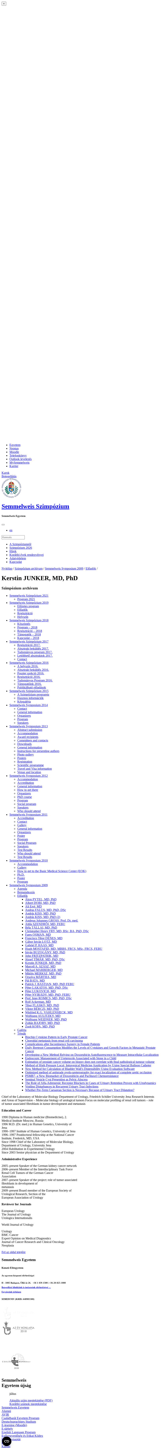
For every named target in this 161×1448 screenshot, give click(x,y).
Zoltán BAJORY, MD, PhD (42, 1023)
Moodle (14, 452)
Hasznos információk (30, 698)
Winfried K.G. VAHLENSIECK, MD (49, 1012)
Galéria (21, 1030)
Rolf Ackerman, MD (38, 1001)
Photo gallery (25, 754)
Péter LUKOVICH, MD (40, 991)
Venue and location (29, 772)
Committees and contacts (32, 740)
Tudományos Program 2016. (35, 680)
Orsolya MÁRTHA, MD (40, 977)
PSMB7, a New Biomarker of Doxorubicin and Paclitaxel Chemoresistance (72, 1076)
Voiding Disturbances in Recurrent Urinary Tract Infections (61, 1086)
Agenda (22, 888)
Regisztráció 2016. (28, 676)
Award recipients (27, 737)
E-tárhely (7, 1428)
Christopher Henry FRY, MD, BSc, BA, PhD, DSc (57, 931)
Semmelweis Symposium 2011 (28, 814)
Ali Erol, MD (33, 906)
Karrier (13, 466)
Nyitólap (7, 568)
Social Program (26, 842)
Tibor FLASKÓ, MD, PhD (42, 1005)
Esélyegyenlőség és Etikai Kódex (22, 1435)
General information (29, 712)
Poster (21, 835)
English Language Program (19, 1432)
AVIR (5, 1414)
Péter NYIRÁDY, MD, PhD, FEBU (47, 994)
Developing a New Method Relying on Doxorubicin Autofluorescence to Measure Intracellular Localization (92, 1054)
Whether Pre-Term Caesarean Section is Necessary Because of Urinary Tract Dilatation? (79, 1090)
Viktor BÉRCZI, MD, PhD (42, 1008)
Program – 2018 (27, 627)
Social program (26, 804)
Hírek (12, 551)
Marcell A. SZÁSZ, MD (40, 966)
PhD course (24, 797)
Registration (24, 761)
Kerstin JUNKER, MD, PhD (43, 963)
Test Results (24, 850)
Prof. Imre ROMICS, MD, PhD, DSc (48, 998)
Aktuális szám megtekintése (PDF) (30, 1400)
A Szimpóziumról (20, 544)
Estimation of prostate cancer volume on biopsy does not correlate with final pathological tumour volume (90, 1061)
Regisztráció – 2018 (29, 631)
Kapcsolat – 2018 (28, 638)
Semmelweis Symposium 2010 (28, 860)
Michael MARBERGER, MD (44, 970)
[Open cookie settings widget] (6, 1441)
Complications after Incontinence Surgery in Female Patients (62, 1044)
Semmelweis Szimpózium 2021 (28, 595)
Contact (22, 659)
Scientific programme (30, 765)
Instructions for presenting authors (38, 751)
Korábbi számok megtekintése (28, 1404)
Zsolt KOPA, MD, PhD (40, 1026)
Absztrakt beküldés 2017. (33, 648)
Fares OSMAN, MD (38, 934)
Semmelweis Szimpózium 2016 (28, 662)
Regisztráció (25, 613)
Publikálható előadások (31, 687)
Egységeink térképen (11, 1292)
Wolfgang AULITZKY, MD (42, 1016)
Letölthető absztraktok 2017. (35, 655)
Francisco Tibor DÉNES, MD (43, 938)
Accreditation (25, 782)
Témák (21, 1033)
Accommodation (27, 733)
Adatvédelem (17, 558)
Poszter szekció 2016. (30, 673)
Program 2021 (26, 599)
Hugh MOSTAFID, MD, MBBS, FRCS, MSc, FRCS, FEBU (63, 948)
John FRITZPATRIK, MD (41, 955)
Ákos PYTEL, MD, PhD (41, 899)
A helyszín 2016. (27, 666)
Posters (21, 758)
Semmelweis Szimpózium (35, 506)
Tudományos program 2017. (34, 652)
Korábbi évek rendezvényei (26, 554)
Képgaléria (24, 701)
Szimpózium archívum (29, 568)
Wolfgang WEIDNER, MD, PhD (46, 1019)
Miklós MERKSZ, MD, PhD (43, 973)
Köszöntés (23, 624)
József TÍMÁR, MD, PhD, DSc (45, 959)
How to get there (27, 789)
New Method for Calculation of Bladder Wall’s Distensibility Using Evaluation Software (80, 1068)
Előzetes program (28, 606)
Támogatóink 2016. (29, 684)
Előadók (91, 568)
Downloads (24, 744)
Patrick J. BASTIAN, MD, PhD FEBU (49, 984)
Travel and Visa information (34, 768)
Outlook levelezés (20, 459)
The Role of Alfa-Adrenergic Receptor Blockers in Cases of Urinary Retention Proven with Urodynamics (90, 1083)
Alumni (6, 1411)
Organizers (24, 715)
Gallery (22, 825)
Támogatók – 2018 (29, 634)
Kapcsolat (15, 562)
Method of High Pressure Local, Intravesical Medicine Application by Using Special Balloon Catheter (88, 1065)
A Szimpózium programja (33, 694)
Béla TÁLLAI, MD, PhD (41, 927)
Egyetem (14, 445)
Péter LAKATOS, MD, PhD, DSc (46, 987)
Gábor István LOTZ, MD (41, 941)
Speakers (22, 722)
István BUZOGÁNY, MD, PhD (45, 952)
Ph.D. (21, 874)
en (10, 530)
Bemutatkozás (26, 892)
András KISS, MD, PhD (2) (42, 917)
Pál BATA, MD (35, 980)
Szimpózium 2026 (20, 547)
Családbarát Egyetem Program (20, 1418)
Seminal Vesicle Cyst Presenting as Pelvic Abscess (56, 1079)
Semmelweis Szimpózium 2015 (28, 691)
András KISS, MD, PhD (40, 913)
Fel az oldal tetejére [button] (14, 1252)
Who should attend (29, 811)
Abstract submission (29, 729)
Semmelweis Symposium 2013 (28, 726)
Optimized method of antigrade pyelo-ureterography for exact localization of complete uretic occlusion (88, 1072)
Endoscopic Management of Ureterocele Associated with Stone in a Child (70, 1058)
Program (22, 719)
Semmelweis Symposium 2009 (64, 568)
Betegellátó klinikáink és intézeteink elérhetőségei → (26, 1287)
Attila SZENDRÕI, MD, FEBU (45, 924)
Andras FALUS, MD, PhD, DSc (45, 910)
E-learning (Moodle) (14, 1425)
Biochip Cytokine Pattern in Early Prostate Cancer (56, 1037)
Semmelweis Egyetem (15, 1407)
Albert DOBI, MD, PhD (40, 903)
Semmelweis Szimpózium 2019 (28, 602)
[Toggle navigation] (3, 524)
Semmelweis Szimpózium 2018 (28, 620)
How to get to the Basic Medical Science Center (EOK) (51, 871)
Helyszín (22, 616)
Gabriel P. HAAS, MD (39, 945)
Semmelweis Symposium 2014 (28, 705)
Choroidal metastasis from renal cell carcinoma (54, 1040)
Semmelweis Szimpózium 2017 (28, 641)
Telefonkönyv (18, 455)
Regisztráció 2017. (28, 645)
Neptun (14, 448)
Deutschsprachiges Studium (19, 1421)
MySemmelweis (19, 462)
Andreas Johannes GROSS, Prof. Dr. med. (51, 920)
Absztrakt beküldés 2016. (33, 669)
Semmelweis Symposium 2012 (28, 775)
